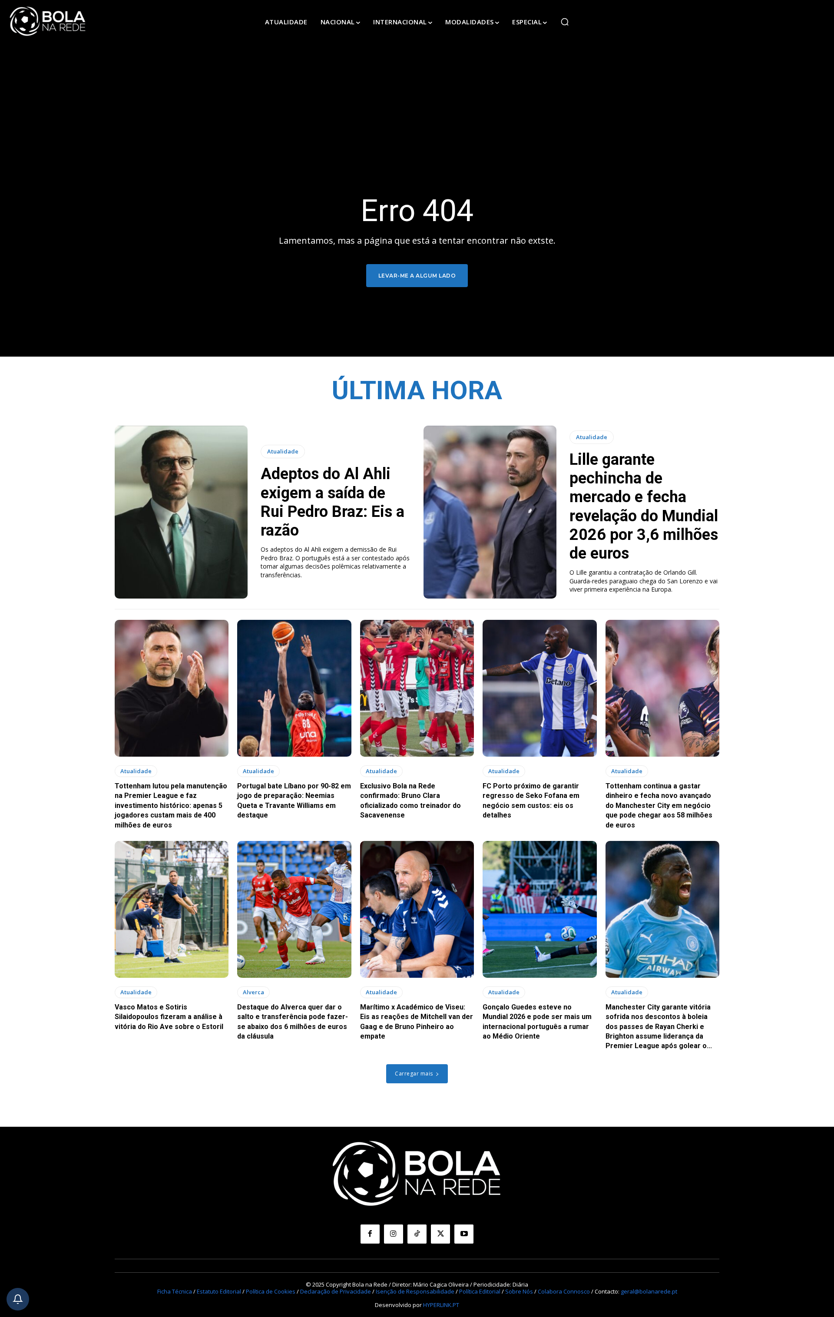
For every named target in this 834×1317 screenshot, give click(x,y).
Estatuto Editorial (219, 1291)
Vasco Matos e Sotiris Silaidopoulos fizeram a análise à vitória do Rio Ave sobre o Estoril (169, 1017)
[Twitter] (440, 1234)
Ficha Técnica (174, 1291)
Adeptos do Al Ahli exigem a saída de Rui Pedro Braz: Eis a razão (332, 502)
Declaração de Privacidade (335, 1291)
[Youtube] (463, 1234)
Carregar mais (414, 1073)
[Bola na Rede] (48, 21)
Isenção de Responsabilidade (415, 1291)
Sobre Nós (519, 1291)
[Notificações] (18, 1299)
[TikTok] (417, 1234)
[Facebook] (370, 1234)
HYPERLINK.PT (441, 1305)
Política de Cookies (270, 1291)
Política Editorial (479, 1291)
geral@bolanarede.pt (649, 1291)
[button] (564, 21)
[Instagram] (393, 1234)
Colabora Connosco (564, 1291)
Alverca (253, 992)
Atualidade (282, 451)
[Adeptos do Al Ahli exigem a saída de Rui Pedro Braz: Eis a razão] (181, 512)
